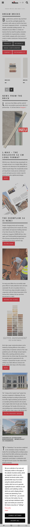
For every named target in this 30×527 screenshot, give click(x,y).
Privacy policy (8, 508)
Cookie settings (15, 515)
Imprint (6, 510)
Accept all (15, 520)
